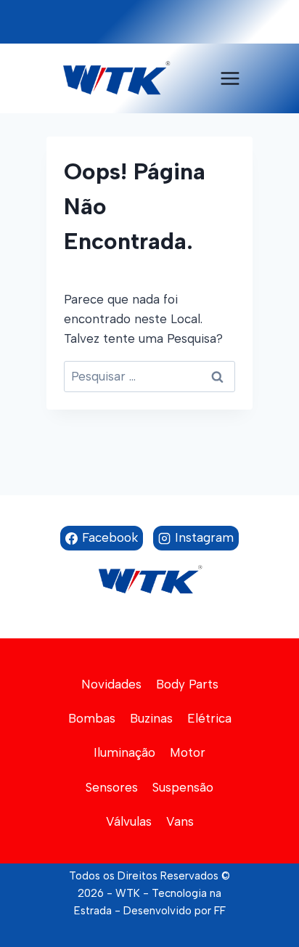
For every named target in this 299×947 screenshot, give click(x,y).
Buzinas (151, 718)
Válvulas (129, 821)
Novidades (111, 684)
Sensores (112, 787)
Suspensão (182, 787)
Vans (180, 821)
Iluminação (124, 752)
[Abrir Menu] (230, 78)
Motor (187, 752)
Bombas (91, 718)
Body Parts (187, 684)
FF (220, 910)
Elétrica (209, 718)
